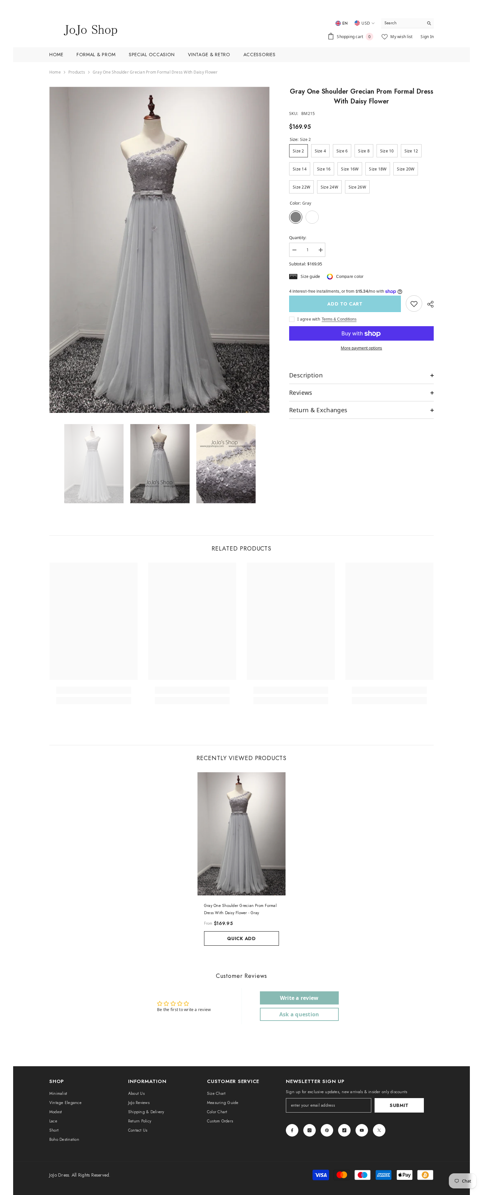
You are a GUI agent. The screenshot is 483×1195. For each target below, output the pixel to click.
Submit (399, 1105)
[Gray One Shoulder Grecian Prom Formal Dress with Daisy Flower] (241, 833)
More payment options (361, 348)
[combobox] (402, 23)
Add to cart (345, 304)
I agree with (308, 319)
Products (76, 72)
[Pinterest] (327, 1130)
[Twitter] (379, 1130)
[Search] (407, 23)
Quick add (241, 938)
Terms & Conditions (339, 319)
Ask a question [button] (299, 1014)
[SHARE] (428, 304)
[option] (159, 250)
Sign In (427, 36)
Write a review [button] (299, 998)
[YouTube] (362, 1130)
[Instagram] (309, 1130)
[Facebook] (292, 1130)
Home (55, 72)
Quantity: (297, 237)
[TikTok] (344, 1130)
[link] (414, 304)
